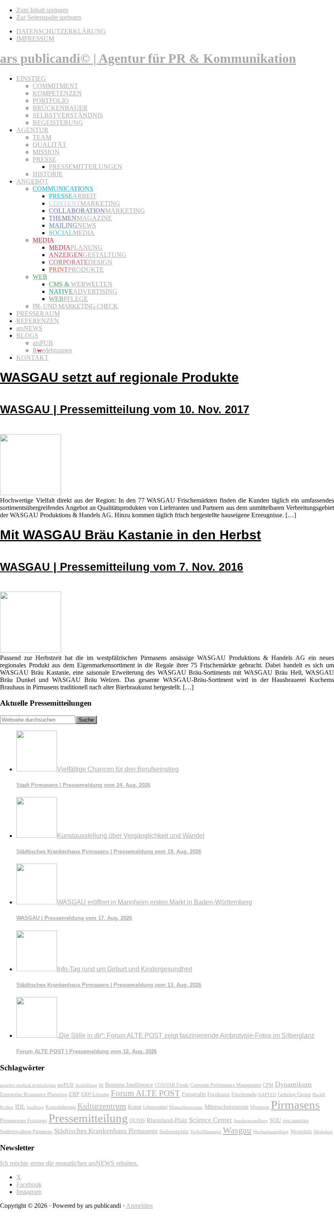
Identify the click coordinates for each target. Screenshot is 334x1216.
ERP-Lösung (95, 1094)
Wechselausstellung (271, 1131)
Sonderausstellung (251, 1120)
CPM (268, 1085)
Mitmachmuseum (226, 1106)
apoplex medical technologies (28, 1085)
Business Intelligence (129, 1084)
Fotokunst (218, 1094)
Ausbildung (86, 1085)
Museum (259, 1107)
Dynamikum (293, 1084)
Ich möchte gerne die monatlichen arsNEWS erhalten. (69, 1163)
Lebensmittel (155, 1107)
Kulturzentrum (101, 1105)
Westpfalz (301, 1131)
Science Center (210, 1120)
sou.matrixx (296, 1120)
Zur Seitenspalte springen (48, 17)
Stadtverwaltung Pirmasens (26, 1131)
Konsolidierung (61, 1107)
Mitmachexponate (186, 1107)
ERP (74, 1094)
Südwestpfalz (174, 1131)
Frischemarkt (244, 1094)
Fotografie (194, 1094)
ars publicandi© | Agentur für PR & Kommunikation (148, 58)
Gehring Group (294, 1094)
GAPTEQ (267, 1094)
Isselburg (35, 1107)
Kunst (134, 1107)
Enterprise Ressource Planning (33, 1094)
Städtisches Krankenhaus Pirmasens (106, 1131)
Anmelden (139, 1205)
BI (101, 1085)
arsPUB (65, 1085)
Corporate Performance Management (225, 1085)
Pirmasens (295, 1104)
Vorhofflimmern (205, 1131)
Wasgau (237, 1130)
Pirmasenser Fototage (23, 1120)
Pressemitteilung (88, 1118)
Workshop (323, 1132)
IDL (20, 1106)
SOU (275, 1120)
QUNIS (137, 1120)
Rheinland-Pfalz (167, 1119)
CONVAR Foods (172, 1085)
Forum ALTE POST (145, 1093)
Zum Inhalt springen (42, 10)
